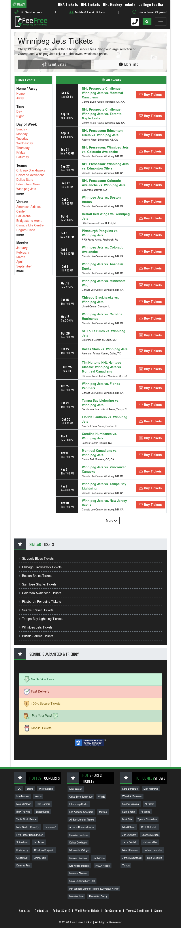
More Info (130, 64)
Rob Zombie (43, 804)
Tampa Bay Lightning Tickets (42, 618)
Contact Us (41, 910)
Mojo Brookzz (154, 857)
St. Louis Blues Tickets (38, 558)
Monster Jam (76, 896)
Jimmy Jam (40, 857)
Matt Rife (127, 819)
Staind (30, 788)
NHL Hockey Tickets (110, 4)
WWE (101, 796)
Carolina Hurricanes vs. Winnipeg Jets (99, 435)
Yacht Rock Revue (26, 819)
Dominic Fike (23, 865)
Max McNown (23, 804)
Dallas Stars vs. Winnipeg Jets (105, 349)
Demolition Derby (98, 896)
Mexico (103, 811)
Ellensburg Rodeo (78, 804)
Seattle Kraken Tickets (37, 610)
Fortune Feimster (153, 850)
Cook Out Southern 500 (82, 881)
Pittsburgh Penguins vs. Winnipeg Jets (100, 232)
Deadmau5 (50, 827)
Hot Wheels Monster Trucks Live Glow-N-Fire (94, 888)
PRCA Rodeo (102, 865)
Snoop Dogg (42, 811)
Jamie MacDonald (131, 857)
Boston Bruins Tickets (37, 575)
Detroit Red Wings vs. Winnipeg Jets (106, 216)
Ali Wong (145, 811)
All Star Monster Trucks (81, 819)
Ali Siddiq (149, 804)
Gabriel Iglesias (130, 804)
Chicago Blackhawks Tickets (42, 567)
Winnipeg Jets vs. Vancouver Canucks (104, 469)
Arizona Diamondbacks (81, 827)
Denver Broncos (78, 858)
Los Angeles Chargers (81, 811)
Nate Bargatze (130, 788)
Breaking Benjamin (44, 850)
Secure (158, 910)
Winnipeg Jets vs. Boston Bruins (101, 199)
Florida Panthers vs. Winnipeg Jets (104, 419)
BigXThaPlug (23, 811)
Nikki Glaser (129, 827)
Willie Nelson (46, 788)
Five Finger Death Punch (29, 834)
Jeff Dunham (129, 834)
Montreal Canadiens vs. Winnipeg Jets (99, 452)
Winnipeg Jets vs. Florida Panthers (101, 385)
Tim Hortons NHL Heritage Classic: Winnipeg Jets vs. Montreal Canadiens (102, 366)
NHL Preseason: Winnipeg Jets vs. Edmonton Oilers (105, 166)
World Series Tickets (87, 910)
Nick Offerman (130, 850)
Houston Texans (78, 873)
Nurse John (128, 811)
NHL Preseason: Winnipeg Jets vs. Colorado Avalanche (105, 149)
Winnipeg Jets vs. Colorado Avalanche (103, 249)
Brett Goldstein (149, 827)
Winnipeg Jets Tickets (37, 627)
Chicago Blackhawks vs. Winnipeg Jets (100, 299)
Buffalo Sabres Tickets (37, 636)
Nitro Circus (75, 789)
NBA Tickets (59, 4)
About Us (24, 910)
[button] (147, 21)
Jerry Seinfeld (129, 842)
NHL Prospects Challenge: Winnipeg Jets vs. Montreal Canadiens (102, 92)
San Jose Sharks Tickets (39, 584)
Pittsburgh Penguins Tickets (41, 601)
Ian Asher (39, 842)
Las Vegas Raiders (79, 865)
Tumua (126, 865)
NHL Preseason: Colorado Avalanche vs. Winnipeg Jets (104, 182)
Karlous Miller (150, 842)
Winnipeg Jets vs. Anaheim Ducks (102, 266)
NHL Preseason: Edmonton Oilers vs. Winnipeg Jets (102, 132)
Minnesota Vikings (79, 850)
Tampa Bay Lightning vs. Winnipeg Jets (100, 402)
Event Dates (56, 64)
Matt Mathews (150, 788)
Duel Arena (99, 858)
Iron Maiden (22, 796)
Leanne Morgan (150, 834)
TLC (18, 788)
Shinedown (22, 842)
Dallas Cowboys (78, 842)
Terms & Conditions (137, 910)
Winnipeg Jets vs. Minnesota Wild (104, 283)
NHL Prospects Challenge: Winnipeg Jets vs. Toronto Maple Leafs (102, 113)
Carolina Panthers (79, 835)
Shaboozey (22, 850)
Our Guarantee (112, 910)
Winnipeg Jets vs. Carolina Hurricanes (102, 316)
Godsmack (22, 857)
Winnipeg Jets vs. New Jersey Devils (104, 502)
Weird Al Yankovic (132, 796)
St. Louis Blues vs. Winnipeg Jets (103, 333)
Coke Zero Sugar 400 (80, 796)
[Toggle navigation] (160, 21)
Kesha (38, 796)
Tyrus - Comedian (147, 819)
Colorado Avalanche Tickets (41, 593)
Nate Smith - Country (27, 827)
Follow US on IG (61, 910)
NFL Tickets (81, 4)
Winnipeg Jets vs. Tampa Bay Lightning (104, 486)
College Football (143, 4)
